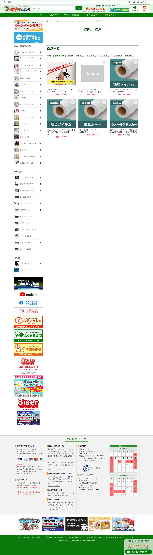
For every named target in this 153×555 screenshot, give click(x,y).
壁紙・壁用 (99, 21)
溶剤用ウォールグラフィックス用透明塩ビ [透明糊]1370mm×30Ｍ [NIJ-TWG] (61, 118)
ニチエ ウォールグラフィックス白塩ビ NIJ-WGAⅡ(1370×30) (124, 77)
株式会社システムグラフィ (88, 478)
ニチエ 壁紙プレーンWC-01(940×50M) (92, 118)
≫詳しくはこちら (54, 469)
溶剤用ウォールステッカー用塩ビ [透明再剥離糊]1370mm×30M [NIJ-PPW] (124, 118)
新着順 (70, 56)
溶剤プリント (70, 21)
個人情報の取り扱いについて (78, 537)
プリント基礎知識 (71, 15)
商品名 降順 (104, 56)
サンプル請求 (108, 537)
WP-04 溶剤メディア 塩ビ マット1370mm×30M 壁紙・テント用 (92, 77)
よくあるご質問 (91, 15)
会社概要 (26, 537)
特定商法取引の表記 (95, 537)
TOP (40, 15)
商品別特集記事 (48, 537)
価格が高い (129, 56)
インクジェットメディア (85, 21)
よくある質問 (36, 537)
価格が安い (117, 56)
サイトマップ (130, 537)
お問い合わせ (109, 15)
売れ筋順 (80, 56)
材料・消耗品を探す (57, 21)
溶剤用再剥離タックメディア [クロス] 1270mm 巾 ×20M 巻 (61, 77)
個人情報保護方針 (97, 468)
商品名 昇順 (92, 56)
